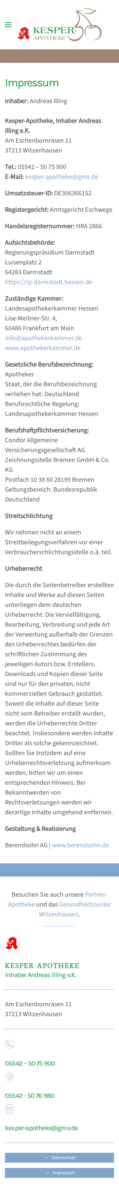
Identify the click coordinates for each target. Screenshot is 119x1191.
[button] (8, 24)
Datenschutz (64, 1157)
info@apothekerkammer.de (43, 338)
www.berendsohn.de (80, 845)
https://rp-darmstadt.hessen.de (48, 282)
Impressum (64, 1173)
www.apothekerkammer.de (43, 348)
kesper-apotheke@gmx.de (61, 176)
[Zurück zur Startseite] (60, 24)
